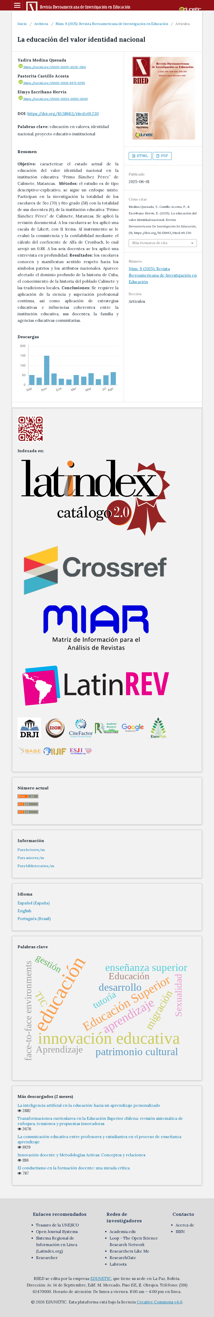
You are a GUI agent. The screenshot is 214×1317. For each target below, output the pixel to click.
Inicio (22, 24)
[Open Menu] (17, 5)
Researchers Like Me (129, 1251)
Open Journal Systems (57, 1231)
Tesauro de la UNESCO (57, 1225)
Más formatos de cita (149, 243)
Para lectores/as (31, 850)
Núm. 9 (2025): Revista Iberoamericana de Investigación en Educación (112, 24)
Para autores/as (30, 858)
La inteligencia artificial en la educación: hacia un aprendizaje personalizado (88, 1105)
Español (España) (33, 903)
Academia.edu (122, 1231)
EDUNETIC (100, 1278)
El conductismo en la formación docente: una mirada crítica (73, 1167)
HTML (142, 156)
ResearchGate (123, 1257)
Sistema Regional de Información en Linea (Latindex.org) (56, 1245)
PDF (164, 156)
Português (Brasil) (34, 918)
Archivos (41, 24)
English (24, 910)
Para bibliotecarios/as (35, 866)
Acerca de (185, 1225)
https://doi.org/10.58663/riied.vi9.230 (63, 113)
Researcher (47, 1257)
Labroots (118, 1264)
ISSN (180, 1231)
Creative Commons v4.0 (159, 1302)
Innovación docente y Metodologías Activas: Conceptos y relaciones (81, 1154)
